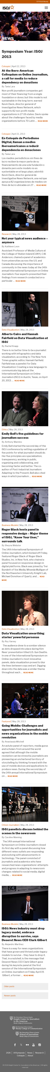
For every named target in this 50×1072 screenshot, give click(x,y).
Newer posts (10, 996)
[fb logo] (15, 1046)
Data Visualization (10, 330)
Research (6, 234)
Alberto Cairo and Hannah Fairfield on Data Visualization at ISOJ (25, 338)
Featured (6, 721)
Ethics (5, 429)
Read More (43, 121)
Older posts (9, 986)
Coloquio (6, 66)
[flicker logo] (27, 1046)
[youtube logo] (33, 1046)
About (30, 1055)
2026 (8, 1053)
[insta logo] (39, 1046)
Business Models (10, 525)
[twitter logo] (21, 1046)
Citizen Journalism (10, 825)
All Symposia (19, 1053)
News (29, 1053)
